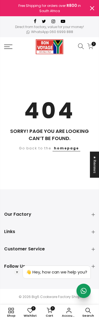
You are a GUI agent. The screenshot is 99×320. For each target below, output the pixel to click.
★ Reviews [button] (94, 164)
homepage (66, 148)
